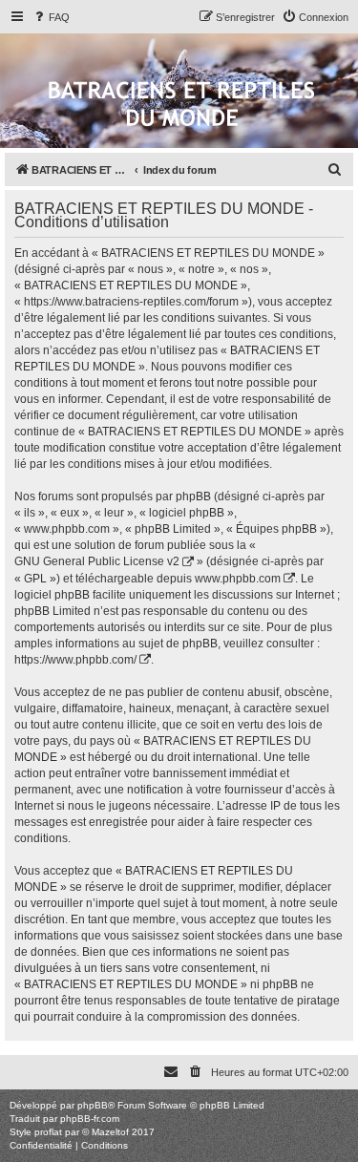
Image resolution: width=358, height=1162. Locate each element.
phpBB (92, 1105)
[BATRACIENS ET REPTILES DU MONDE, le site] (181, 105)
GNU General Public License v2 (96, 561)
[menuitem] (51, 17)
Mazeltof (110, 1132)
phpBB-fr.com (89, 1118)
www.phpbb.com (238, 578)
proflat (48, 1132)
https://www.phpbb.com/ (75, 659)
